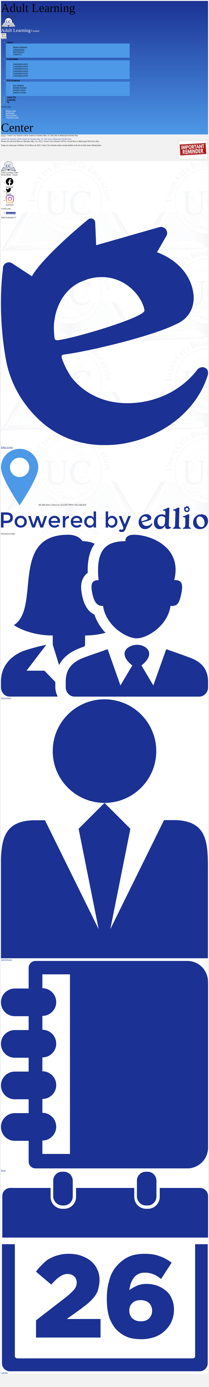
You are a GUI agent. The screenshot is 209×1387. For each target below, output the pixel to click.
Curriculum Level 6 (20, 76)
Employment (11, 213)
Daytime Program (20, 88)
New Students (18, 85)
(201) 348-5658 (80, 505)
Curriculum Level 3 (20, 69)
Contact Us (17, 54)
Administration (18, 50)
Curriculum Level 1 (20, 64)
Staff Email (10, 113)
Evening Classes (19, 90)
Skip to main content (9, 16)
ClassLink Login (12, 117)
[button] (10, 42)
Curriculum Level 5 (20, 73)
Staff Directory (18, 52)
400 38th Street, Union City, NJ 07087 (53, 505)
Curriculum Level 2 (20, 66)
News (3, 135)
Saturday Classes (19, 92)
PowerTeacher (11, 115)
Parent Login (11, 111)
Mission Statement (20, 47)
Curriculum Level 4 (20, 71)
